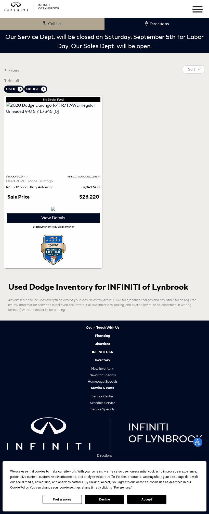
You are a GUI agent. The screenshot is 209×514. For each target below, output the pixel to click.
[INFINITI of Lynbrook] (31, 6)
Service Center (102, 396)
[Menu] (197, 10)
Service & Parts (102, 388)
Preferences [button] (122, 487)
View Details (53, 217)
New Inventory (102, 368)
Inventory (102, 360)
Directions (102, 344)
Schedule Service (102, 403)
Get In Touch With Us (102, 328)
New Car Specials (102, 375)
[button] (198, 442)
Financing (102, 336)
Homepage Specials (102, 381)
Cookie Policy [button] (19, 487)
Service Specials (102, 409)
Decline (104, 499)
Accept (146, 499)
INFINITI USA (102, 352)
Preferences (62, 499)
